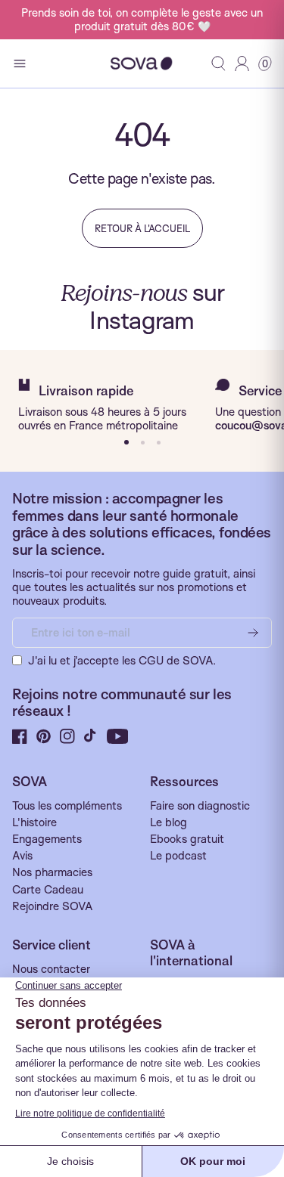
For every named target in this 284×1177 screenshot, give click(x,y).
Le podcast (178, 856)
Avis (22, 856)
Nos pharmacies (52, 872)
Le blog (168, 822)
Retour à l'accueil (142, 228)
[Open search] (218, 63)
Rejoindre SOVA (52, 906)
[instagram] (67, 736)
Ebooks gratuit (187, 839)
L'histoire (34, 822)
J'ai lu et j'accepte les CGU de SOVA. (122, 660)
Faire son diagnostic (200, 806)
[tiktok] (91, 736)
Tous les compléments (67, 806)
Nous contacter (51, 969)
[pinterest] (43, 736)
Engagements (47, 839)
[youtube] (118, 736)
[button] (265, 63)
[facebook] (19, 736)
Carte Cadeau (47, 890)
